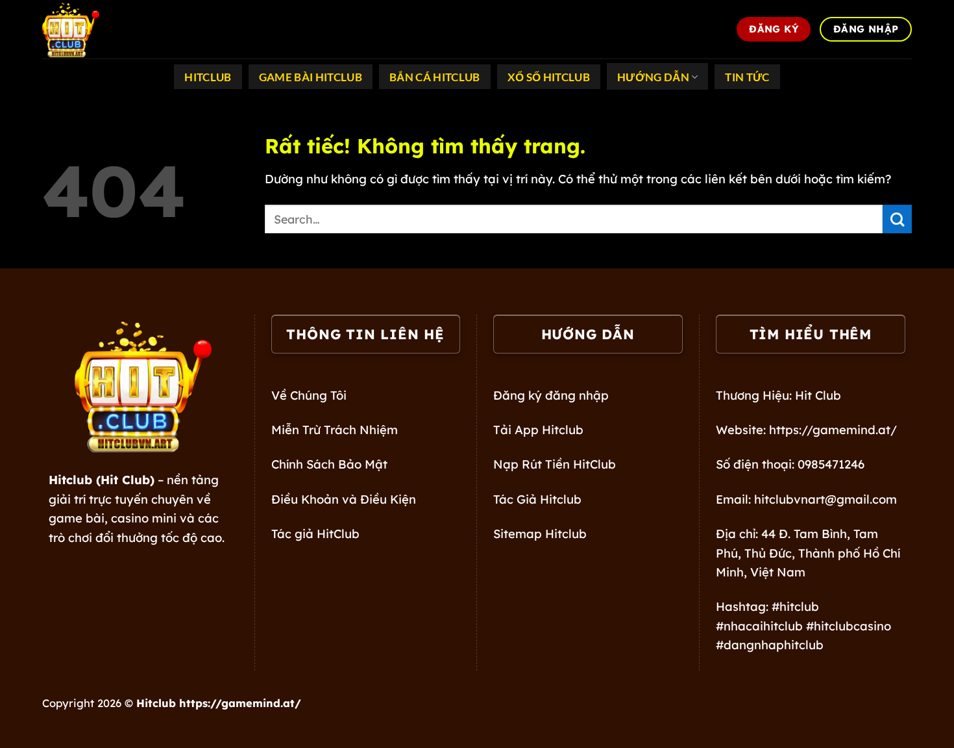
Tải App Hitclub (538, 429)
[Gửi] (897, 219)
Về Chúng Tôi (309, 395)
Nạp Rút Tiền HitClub (554, 464)
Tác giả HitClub (315, 533)
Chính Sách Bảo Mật (329, 464)
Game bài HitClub (310, 77)
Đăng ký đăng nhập (551, 395)
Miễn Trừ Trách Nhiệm (334, 429)
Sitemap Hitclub (540, 533)
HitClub (207, 77)
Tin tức (747, 77)
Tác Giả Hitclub (537, 499)
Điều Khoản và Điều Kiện (343, 499)
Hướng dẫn (653, 77)
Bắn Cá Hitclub (434, 77)
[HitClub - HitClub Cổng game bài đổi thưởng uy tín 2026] (107, 29)
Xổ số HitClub (549, 77)
